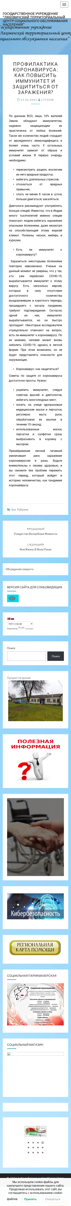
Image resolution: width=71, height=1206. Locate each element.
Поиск (11, 648)
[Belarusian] (8, 618)
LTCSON (48, 99)
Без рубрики (19, 509)
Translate (29, 629)
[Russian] (12, 618)
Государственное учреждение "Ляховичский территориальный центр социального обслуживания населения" (35, 14)
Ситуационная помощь (35, 833)
